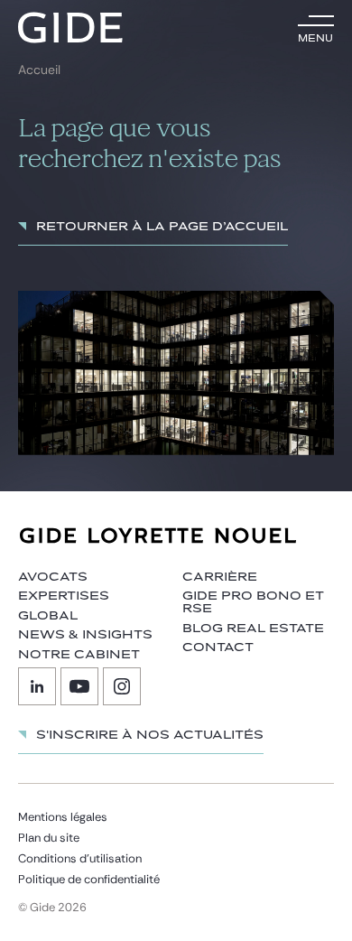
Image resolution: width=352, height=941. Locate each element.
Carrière (219, 577)
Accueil (39, 70)
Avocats (53, 577)
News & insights (85, 635)
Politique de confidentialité (89, 879)
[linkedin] (37, 686)
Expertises (63, 596)
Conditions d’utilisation (80, 858)
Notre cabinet (79, 654)
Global (48, 616)
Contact (218, 647)
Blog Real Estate (253, 628)
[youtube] (79, 686)
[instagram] (122, 686)
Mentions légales (62, 817)
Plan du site (48, 837)
